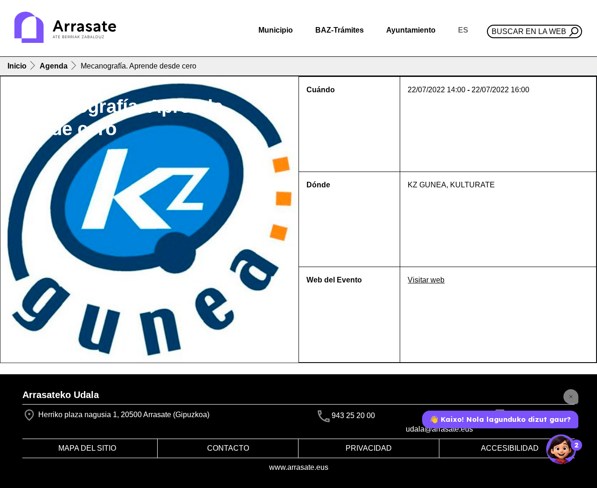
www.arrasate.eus (298, 467)
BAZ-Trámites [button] (339, 30)
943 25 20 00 (353, 415)
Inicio (17, 66)
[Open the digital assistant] (561, 449)
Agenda (54, 66)
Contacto (228, 448)
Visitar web (426, 280)
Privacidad (369, 448)
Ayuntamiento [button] (411, 30)
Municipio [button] (275, 30)
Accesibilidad (510, 448)
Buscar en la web (529, 31)
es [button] (463, 30)
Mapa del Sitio (87, 448)
